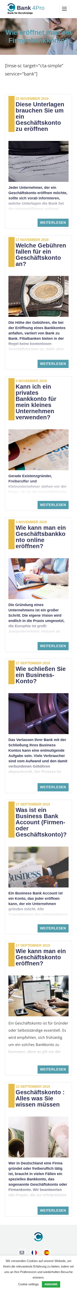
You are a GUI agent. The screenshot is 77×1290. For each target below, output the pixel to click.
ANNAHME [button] (51, 1284)
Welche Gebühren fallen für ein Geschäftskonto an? (41, 254)
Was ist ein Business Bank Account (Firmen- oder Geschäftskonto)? (41, 822)
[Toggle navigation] (64, 9)
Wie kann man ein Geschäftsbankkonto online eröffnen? (41, 536)
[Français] (34, 1252)
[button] (53, 223)
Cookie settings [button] (28, 1284)
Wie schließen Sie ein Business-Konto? (41, 675)
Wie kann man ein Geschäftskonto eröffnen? (41, 957)
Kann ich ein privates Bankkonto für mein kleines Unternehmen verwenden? (36, 402)
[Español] (47, 1252)
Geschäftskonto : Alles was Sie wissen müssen (40, 1098)
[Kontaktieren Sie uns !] (22, 1252)
